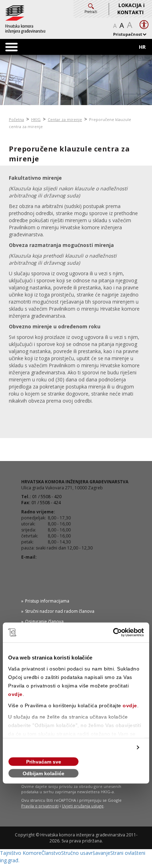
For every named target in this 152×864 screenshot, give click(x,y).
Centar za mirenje (65, 119)
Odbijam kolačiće (43, 773)
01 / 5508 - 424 (46, 503)
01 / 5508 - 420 (47, 497)
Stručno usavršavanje (85, 852)
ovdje (15, 694)
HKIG (36, 119)
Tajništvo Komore (20, 852)
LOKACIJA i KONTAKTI (131, 9)
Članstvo (51, 852)
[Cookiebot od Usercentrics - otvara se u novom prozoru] (113, 632)
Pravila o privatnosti (40, 805)
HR (142, 47)
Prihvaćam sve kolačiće (43, 762)
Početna (16, 119)
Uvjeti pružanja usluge (83, 805)
